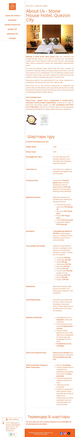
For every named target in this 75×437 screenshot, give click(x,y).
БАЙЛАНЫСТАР (12, 34)
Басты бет (30, 6)
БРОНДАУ (12, 38)
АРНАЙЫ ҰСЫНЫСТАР (12, 25)
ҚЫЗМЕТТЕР (12, 29)
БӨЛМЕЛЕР (12, 20)
